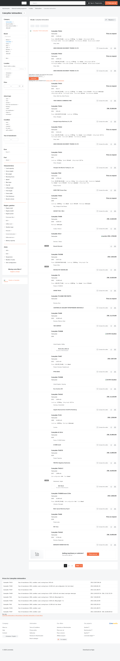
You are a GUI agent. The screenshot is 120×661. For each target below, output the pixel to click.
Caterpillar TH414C (57, 394)
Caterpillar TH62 (56, 173)
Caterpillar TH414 (56, 31)
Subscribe (33, 78)
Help (3, 630)
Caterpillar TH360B (57, 331)
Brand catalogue (34, 638)
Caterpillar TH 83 (56, 415)
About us (4, 627)
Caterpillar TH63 (7, 604)
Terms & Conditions (35, 627)
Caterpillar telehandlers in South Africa (33, 615)
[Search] (31, 3)
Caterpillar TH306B (57, 377)
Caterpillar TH (55, 275)
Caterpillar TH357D (57, 450)
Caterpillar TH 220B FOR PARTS (61, 296)
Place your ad (93, 554)
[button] (111, 48)
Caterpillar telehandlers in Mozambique (12, 615)
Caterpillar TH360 (7, 586)
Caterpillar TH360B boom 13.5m (61, 493)
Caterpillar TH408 (56, 216)
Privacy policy (33, 630)
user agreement (60, 80)
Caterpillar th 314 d (57, 432)
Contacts (4, 633)
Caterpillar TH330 (7, 600)
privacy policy (49, 80)
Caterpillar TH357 (7, 611)
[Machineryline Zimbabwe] (11, 3)
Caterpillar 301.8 (56, 233)
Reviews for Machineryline (36, 635)
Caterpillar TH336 (7, 608)
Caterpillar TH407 (56, 356)
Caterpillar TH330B (57, 254)
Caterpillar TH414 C (57, 468)
